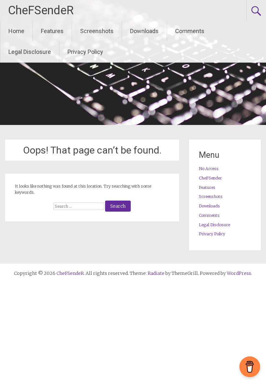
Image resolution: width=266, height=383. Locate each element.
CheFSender (210, 178)
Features (52, 31)
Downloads (144, 31)
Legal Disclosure (29, 51)
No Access (209, 168)
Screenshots (97, 31)
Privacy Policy (85, 51)
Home (16, 31)
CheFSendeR (41, 10)
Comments (189, 31)
